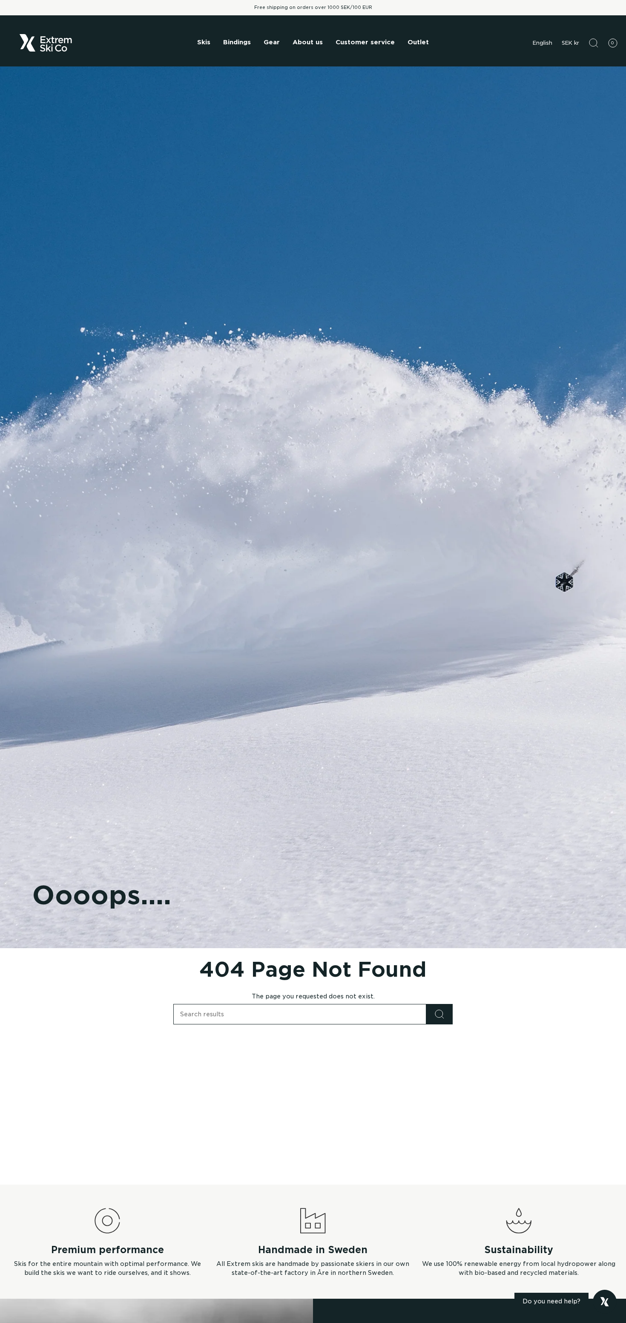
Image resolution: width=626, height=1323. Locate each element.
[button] (204, 43)
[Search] (439, 1014)
